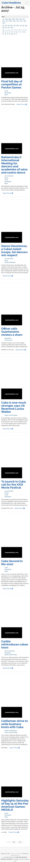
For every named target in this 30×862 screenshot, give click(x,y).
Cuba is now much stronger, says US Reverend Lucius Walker (13, 407)
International (8, 93)
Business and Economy (11, 654)
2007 (9, 19)
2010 (20, 19)
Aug (26, 25)
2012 (3, 21)
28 (9, 34)
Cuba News (25, 853)
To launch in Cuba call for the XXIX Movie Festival (13, 484)
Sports (6, 94)
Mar (11, 25)
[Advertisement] (15, 51)
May (17, 25)
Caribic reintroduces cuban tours (14, 644)
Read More (21, 104)
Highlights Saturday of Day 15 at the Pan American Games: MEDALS (15, 805)
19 (14, 32)
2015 (14, 21)
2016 (18, 21)
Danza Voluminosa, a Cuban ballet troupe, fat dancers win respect (14, 250)
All (3, 19)
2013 (7, 21)
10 (19, 30)
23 (23, 32)
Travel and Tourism (10, 651)
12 (23, 30)
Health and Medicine (10, 262)
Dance (6, 178)
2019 (3, 23)
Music (6, 183)
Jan (6, 25)
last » (20, 842)
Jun (21, 25)
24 (25, 32)
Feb (9, 25)
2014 (11, 21)
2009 (17, 19)
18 (12, 32)
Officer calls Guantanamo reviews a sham (11, 331)
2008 (13, 19)
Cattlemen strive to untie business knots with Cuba (14, 724)
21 (18, 32)
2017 (21, 21)
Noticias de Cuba (5, 853)
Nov (9, 27)
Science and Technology (11, 732)
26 (5, 34)
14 (3, 32)
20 (16, 32)
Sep (3, 27)
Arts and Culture (9, 176)
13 (26, 30)
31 (16, 34)
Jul (23, 25)
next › (14, 842)
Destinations (8, 653)
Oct (6, 27)
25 (3, 34)
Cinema (7, 493)
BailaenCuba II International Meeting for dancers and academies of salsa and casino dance (14, 165)
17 (9, 32)
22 (20, 32)
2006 (6, 19)
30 (14, 34)
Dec (12, 27)
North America (8, 340)
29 (12, 34)
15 (5, 32)
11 (21, 30)
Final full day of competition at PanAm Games (11, 84)
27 (7, 34)
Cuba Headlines (11, 2)
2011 (24, 19)
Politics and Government (11, 415)
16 (7, 32)
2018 (25, 21)
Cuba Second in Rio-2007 (12, 562)
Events (6, 91)
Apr (15, 25)
